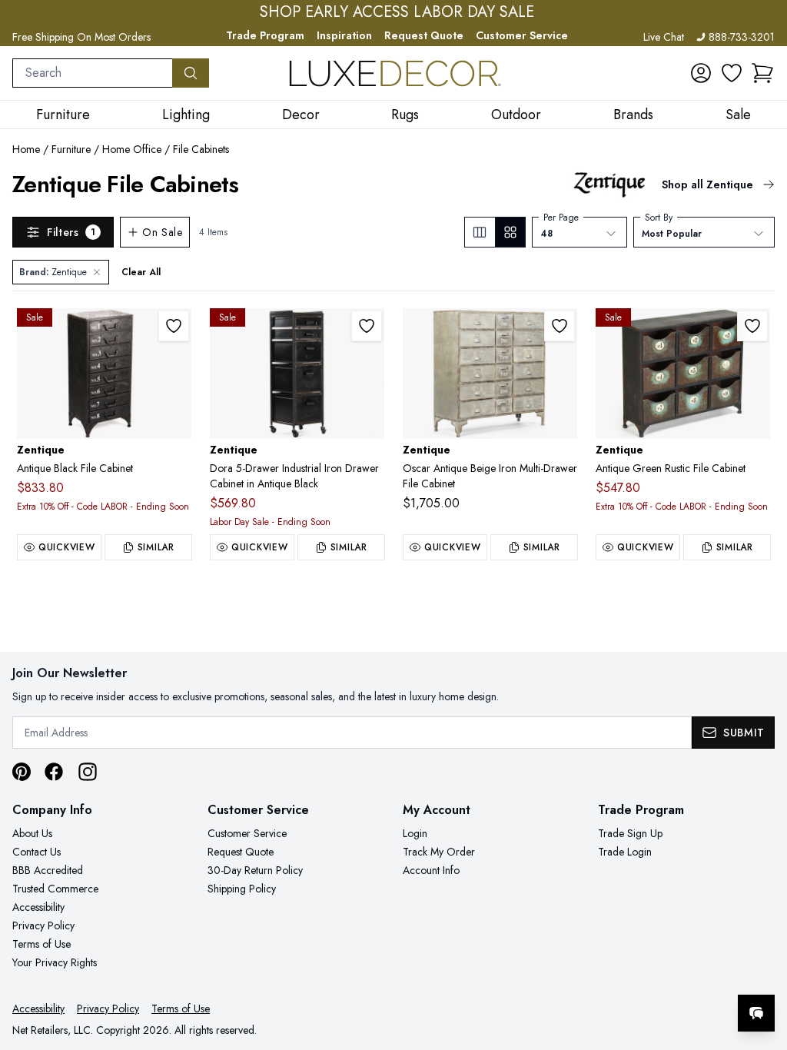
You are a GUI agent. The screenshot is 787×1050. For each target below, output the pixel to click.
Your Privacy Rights (54, 962)
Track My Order (439, 851)
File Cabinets (201, 149)
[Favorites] (731, 73)
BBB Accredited (47, 870)
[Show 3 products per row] (480, 232)
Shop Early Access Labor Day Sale (397, 12)
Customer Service (522, 35)
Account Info (431, 870)
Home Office (131, 149)
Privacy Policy (43, 925)
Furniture (71, 149)
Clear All (141, 272)
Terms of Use (41, 944)
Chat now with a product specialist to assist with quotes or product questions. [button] (648, 972)
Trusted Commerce (55, 888)
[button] (762, 73)
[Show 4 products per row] (510, 232)
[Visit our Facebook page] (54, 772)
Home (26, 149)
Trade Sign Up (630, 833)
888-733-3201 (742, 37)
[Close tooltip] (762, 966)
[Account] (701, 73)
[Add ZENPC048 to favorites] (366, 326)
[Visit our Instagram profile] (87, 772)
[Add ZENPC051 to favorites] (559, 326)
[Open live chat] (756, 1013)
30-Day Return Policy (255, 870)
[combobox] (92, 73)
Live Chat (663, 37)
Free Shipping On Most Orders (81, 37)
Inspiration (344, 35)
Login (415, 833)
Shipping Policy (242, 888)
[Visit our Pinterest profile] (21, 772)
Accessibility (38, 907)
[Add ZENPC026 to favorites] (173, 326)
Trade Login (625, 851)
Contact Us (36, 851)
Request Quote (423, 35)
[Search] (190, 73)
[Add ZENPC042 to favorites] (752, 326)
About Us (32, 833)
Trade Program (265, 35)
